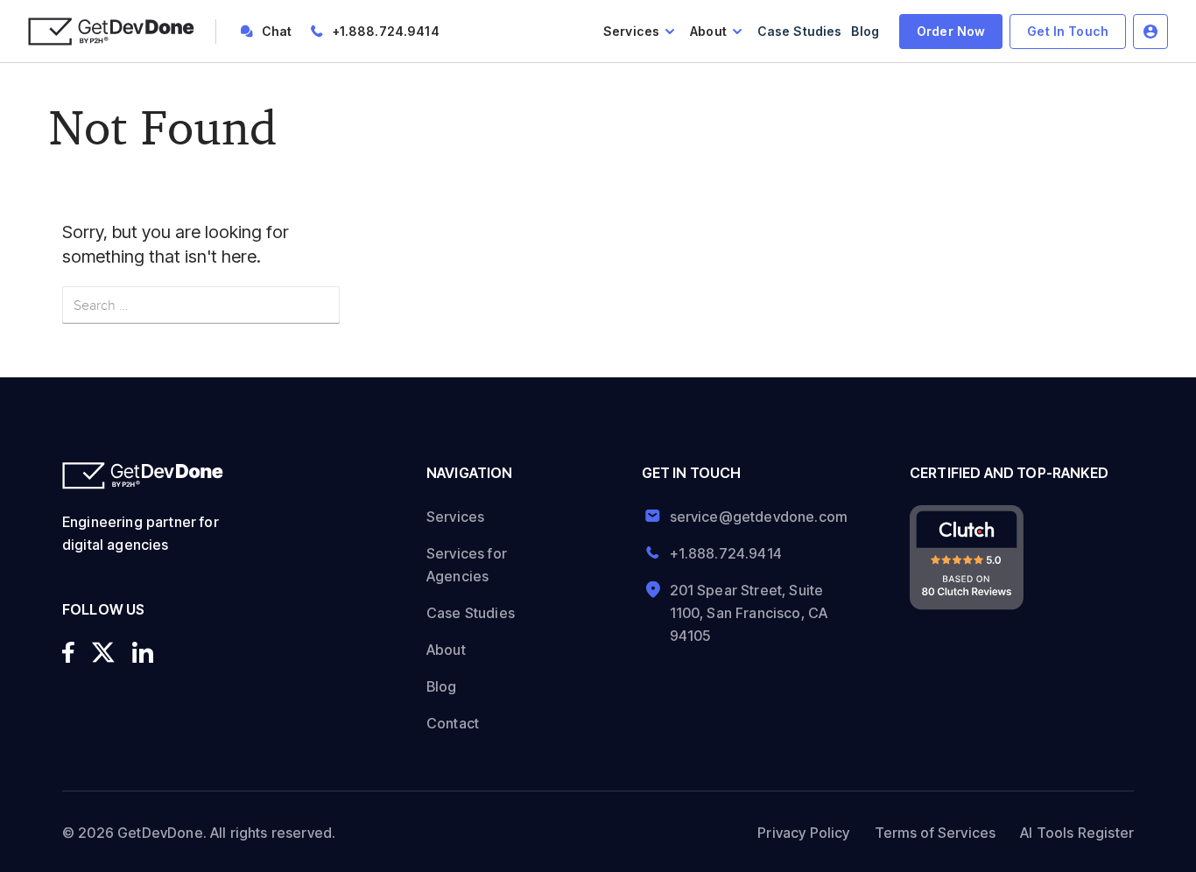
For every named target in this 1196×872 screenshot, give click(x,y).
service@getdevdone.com (752, 516)
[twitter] (103, 652)
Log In (1150, 31)
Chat (277, 31)
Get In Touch (1067, 31)
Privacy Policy (803, 832)
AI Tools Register (1077, 832)
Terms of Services (935, 832)
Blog (865, 31)
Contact (452, 723)
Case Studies (799, 31)
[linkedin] (142, 652)
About (708, 31)
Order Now (951, 31)
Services (631, 31)
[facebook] (68, 652)
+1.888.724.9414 (386, 31)
